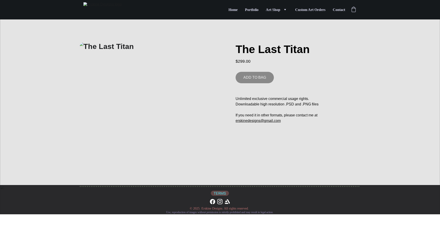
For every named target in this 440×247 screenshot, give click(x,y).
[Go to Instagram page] (220, 201)
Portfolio (251, 10)
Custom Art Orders (310, 10)
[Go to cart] (354, 9)
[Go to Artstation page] (227, 201)
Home (233, 10)
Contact (339, 10)
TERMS (220, 193)
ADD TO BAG (254, 77)
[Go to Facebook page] (212, 201)
